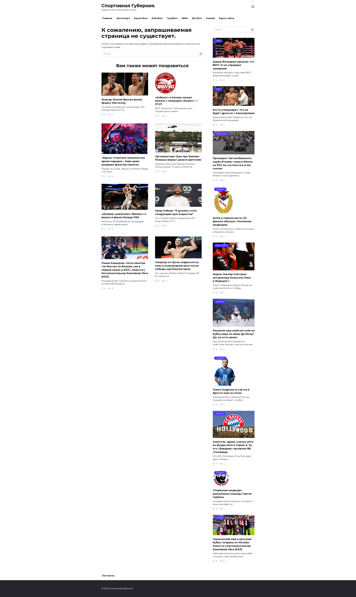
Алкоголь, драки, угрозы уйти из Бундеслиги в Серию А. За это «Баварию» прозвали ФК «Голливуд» (233, 446)
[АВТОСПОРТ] (233, 152)
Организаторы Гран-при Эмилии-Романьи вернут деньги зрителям (178, 158)
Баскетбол (141, 18)
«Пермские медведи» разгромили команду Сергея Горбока (232, 494)
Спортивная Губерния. (128, 5)
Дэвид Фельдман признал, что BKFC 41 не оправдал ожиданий (233, 65)
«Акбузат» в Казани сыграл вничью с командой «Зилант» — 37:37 (176, 101)
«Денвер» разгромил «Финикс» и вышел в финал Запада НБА (124, 215)
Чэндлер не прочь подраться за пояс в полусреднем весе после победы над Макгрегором (177, 265)
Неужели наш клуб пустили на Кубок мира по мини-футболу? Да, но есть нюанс (233, 334)
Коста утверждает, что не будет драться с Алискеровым (233, 111)
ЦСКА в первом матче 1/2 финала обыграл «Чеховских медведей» (232, 221)
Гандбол (172, 18)
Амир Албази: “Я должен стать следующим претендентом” (176, 212)
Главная (107, 18)
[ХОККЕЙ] (233, 533)
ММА (185, 18)
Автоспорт (123, 18)
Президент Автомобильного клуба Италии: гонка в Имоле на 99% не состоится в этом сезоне (233, 163)
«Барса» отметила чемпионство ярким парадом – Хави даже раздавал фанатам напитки (123, 161)
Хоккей (210, 18)
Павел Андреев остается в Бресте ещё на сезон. (231, 391)
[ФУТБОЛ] (233, 325)
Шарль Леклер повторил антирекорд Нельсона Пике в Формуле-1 (232, 277)
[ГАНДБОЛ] (223, 212)
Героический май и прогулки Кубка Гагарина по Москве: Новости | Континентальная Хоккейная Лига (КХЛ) (232, 544)
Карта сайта (226, 18)
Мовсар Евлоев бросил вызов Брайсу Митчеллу (122, 101)
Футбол (197, 18)
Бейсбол (157, 18)
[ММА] (233, 56)
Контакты (108, 575)
